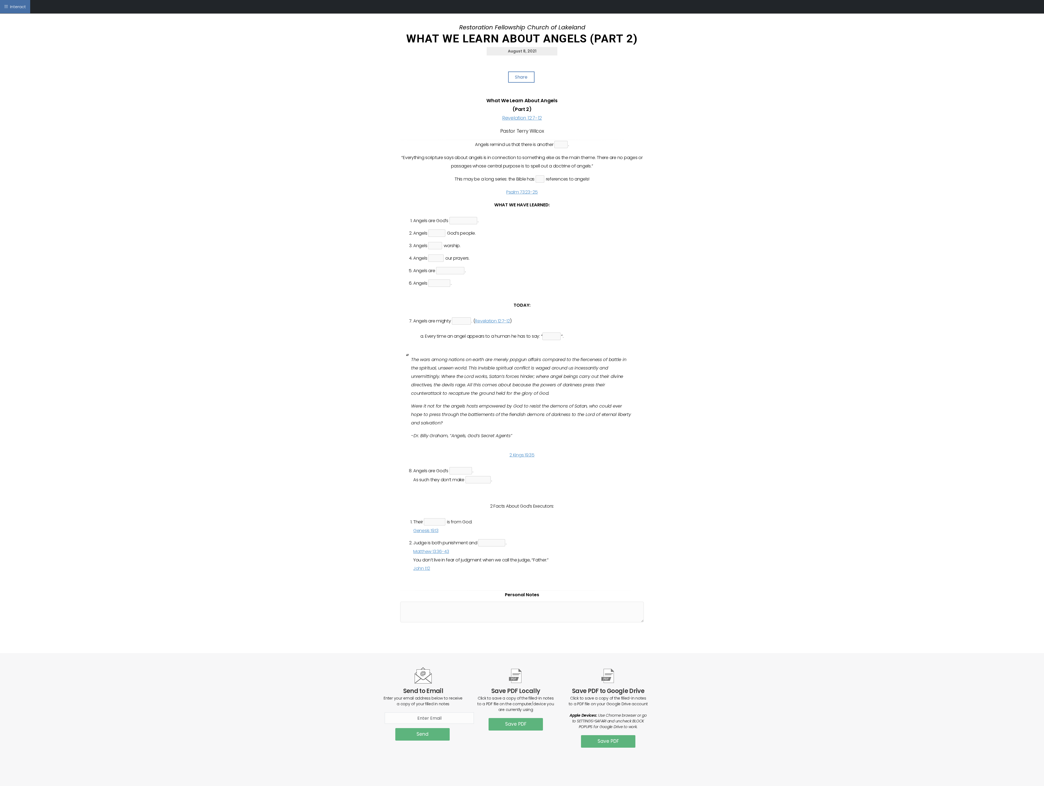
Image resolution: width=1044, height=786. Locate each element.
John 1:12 (421, 568)
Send (422, 734)
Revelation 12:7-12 (522, 117)
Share (521, 77)
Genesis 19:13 (426, 530)
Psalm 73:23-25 (522, 192)
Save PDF (515, 724)
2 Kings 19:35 (522, 455)
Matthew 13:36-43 (431, 551)
